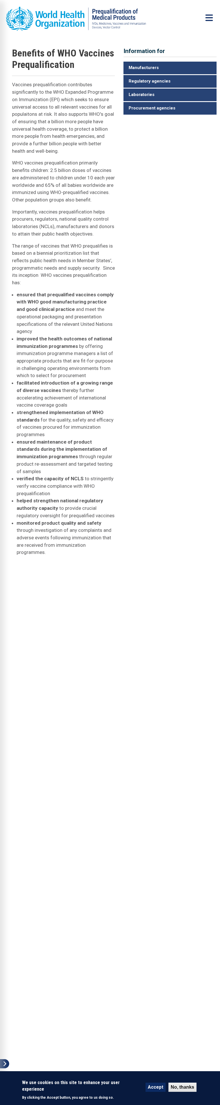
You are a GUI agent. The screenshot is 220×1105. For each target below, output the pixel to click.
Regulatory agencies (149, 81)
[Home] (84, 19)
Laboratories (141, 94)
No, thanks (182, 1087)
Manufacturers (144, 67)
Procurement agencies (152, 108)
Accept (155, 1087)
